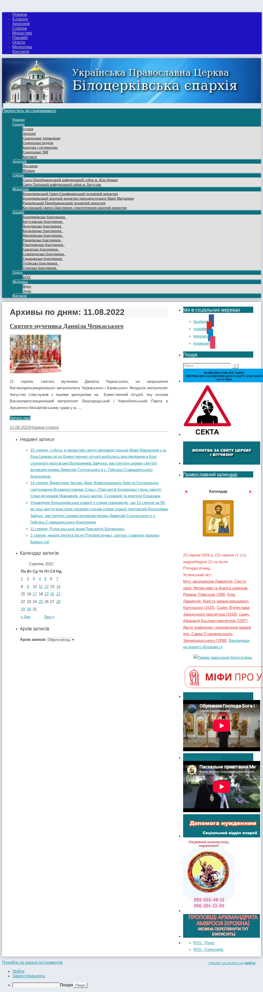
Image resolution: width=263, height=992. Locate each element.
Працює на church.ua (226, 963)
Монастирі (22, 33)
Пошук (66, 985)
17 (35, 594)
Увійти (250, 963)
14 (58, 586)
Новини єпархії (44, 427)
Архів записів (32, 639)
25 (41, 601)
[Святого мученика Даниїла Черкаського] (35, 372)
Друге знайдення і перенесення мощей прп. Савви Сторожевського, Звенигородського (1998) (217, 634)
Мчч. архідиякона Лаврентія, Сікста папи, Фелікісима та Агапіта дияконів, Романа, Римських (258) (215, 588)
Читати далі (20, 418)
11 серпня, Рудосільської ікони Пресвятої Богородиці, (77, 529)
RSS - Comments (208, 949)
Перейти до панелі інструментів (32, 962)
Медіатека (22, 47)
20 (52, 594)
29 (23, 609)
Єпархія (20, 19)
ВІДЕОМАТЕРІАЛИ (202, 696)
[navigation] (131, 978)
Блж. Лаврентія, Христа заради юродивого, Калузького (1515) (216, 601)
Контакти (20, 51)
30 (29, 609)
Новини (19, 14)
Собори (19, 28)
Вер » (49, 617)
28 (58, 601)
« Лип (26, 617)
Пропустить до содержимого (29, 111)
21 (58, 594)
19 (46, 594)
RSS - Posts (203, 943)
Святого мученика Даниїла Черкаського (67, 326)
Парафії (20, 38)
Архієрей (21, 24)
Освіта (18, 42)
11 (41, 586)
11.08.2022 (20, 427)
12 (46, 586)
